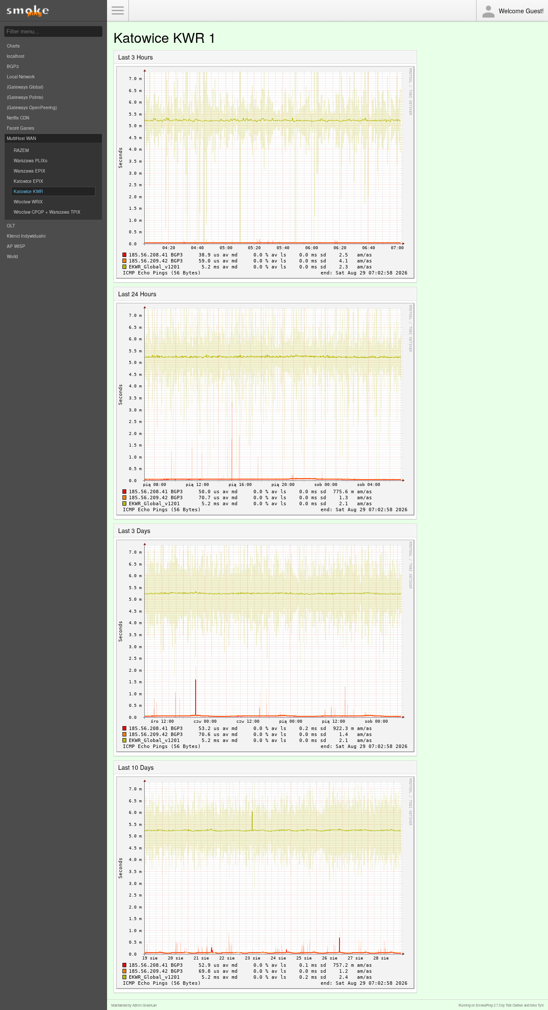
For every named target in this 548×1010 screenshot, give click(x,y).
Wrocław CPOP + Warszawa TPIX (47, 212)
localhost (15, 56)
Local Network (21, 77)
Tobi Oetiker (514, 1005)
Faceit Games (20, 128)
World (12, 256)
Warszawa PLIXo (31, 161)
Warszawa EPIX (29, 171)
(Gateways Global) (25, 87)
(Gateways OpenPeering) (32, 107)
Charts (13, 46)
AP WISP (16, 246)
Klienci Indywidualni (26, 236)
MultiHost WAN (21, 138)
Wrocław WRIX (28, 202)
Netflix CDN (18, 118)
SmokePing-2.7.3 (488, 1005)
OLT (11, 226)
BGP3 (13, 66)
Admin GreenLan (144, 1005)
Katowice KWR (28, 191)
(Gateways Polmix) (25, 97)
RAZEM (21, 150)
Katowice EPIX (28, 181)
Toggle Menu (117, 10)
